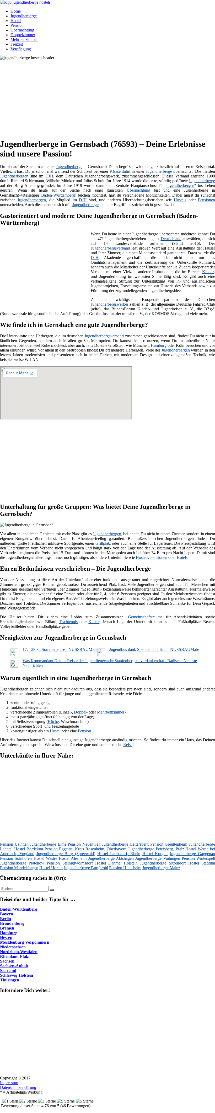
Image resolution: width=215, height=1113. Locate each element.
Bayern (6, 914)
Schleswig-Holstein (16, 975)
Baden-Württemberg (58, 195)
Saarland (8, 970)
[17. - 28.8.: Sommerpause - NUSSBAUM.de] (14, 655)
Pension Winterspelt (198, 858)
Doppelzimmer (22, 35)
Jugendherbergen (14, 176)
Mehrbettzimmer (24, 39)
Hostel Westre (45, 858)
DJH (49, 176)
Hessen (6, 937)
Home (15, 11)
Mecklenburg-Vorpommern (24, 942)
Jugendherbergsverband (110, 248)
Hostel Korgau (155, 853)
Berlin (5, 918)
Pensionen (206, 200)
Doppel (80, 712)
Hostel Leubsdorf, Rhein (118, 853)
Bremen (7, 928)
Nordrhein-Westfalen (18, 951)
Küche (53, 721)
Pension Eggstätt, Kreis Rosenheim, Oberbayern (85, 849)
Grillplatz (103, 543)
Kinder (208, 271)
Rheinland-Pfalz (14, 956)
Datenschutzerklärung (18, 1087)
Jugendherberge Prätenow (22, 863)
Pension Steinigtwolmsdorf (70, 863)
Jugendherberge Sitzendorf (163, 863)
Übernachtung (22, 30)
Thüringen (9, 980)
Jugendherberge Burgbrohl (86, 868)
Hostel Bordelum (28, 849)
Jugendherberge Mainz (161, 868)
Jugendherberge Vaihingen (157, 858)
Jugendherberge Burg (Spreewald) (65, 853)
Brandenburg (12, 923)
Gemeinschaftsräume (145, 617)
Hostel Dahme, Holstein (116, 863)
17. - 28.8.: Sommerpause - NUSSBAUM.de (60, 649)
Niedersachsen (13, 947)
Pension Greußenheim (168, 844)
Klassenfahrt (120, 171)
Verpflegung (20, 49)
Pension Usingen (14, 844)
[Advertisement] (109, 97)
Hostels (180, 200)
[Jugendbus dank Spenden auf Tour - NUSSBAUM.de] (101, 655)
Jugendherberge (23, 16)
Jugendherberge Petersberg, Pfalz (156, 849)
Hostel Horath (51, 868)
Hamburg (158, 345)
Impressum (9, 1082)
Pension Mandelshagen (19, 868)
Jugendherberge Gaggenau (192, 853)
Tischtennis (68, 621)
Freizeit (16, 44)
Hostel (15, 20)
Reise (127, 744)
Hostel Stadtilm (201, 863)
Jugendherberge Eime (48, 844)
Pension (17, 25)
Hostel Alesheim (73, 858)
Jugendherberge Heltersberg (125, 844)
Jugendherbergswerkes (109, 304)
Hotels (182, 557)
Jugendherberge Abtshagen (111, 858)
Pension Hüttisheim (125, 868)
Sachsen (7, 961)
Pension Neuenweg (84, 844)
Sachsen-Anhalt (14, 966)
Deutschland (171, 238)
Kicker (93, 621)
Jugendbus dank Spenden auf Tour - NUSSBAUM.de (154, 649)
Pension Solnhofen (16, 858)
